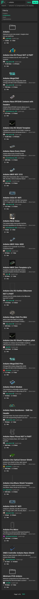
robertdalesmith (10, 559)
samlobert (9, 466)
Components (6, 15)
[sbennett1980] (4, 513)
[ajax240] (4, 347)
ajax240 (8, 347)
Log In (29, 2)
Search (4, 6)
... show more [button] (31, 82)
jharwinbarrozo (10, 111)
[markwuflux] (4, 420)
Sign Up (35, 2)
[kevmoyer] (4, 370)
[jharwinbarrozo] (4, 111)
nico (7, 274)
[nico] (4, 274)
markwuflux (9, 420)
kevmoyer (8, 370)
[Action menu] (3, 2)
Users (4, 17)
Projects (5, 13)
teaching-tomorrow (11, 536)
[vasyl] (4, 181)
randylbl (8, 583)
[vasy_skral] (4, 62)
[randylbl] (4, 583)
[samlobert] (4, 466)
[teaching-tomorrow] (4, 536)
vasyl (7, 181)
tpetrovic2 (9, 490)
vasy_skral (9, 62)
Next (23, 594)
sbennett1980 (10, 513)
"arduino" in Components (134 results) (21, 6)
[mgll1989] (4, 38)
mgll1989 (8, 38)
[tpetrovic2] (4, 490)
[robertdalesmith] (4, 560)
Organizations (7, 19)
